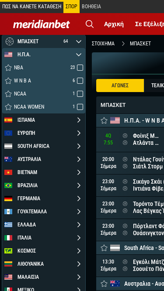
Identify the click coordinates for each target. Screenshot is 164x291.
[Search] (89, 24)
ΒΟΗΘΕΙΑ (91, 6)
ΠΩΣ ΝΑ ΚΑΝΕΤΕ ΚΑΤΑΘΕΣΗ (31, 6)
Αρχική (114, 24)
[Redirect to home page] (41, 24)
